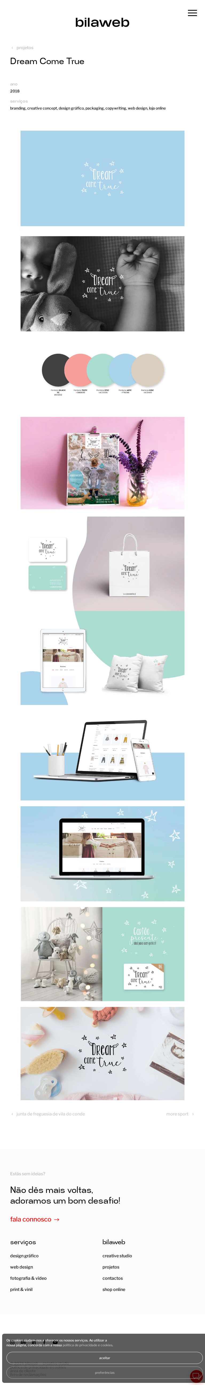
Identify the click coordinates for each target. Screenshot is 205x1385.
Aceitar (104, 1358)
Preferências (105, 1373)
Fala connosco (30, 1219)
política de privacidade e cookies (87, 1345)
